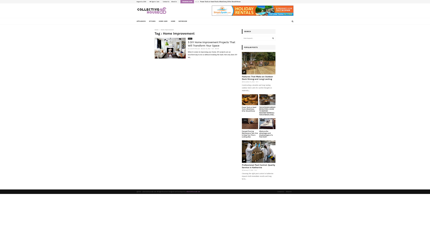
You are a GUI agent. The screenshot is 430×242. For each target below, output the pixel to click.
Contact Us (166, 1)
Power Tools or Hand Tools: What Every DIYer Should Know (249, 109)
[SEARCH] (273, 38)
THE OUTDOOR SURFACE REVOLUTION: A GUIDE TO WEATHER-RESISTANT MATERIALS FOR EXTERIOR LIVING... (267, 111)
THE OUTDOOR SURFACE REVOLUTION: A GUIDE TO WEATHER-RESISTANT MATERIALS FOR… (230, 1)
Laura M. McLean (195, 49)
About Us (174, 1)
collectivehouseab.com (193, 191)
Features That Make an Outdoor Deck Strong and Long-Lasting (257, 77)
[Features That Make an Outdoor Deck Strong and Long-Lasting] (258, 63)
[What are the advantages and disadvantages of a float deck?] (267, 123)
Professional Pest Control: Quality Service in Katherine (258, 166)
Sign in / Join (155, 1)
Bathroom (183, 21)
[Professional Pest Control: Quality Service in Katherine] (258, 151)
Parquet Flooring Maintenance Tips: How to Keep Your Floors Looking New (250, 134)
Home (173, 21)
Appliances (141, 21)
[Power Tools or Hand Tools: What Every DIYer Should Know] (250, 99)
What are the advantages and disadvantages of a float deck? (266, 134)
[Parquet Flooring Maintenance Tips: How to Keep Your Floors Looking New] (250, 123)
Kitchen (152, 21)
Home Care (163, 21)
